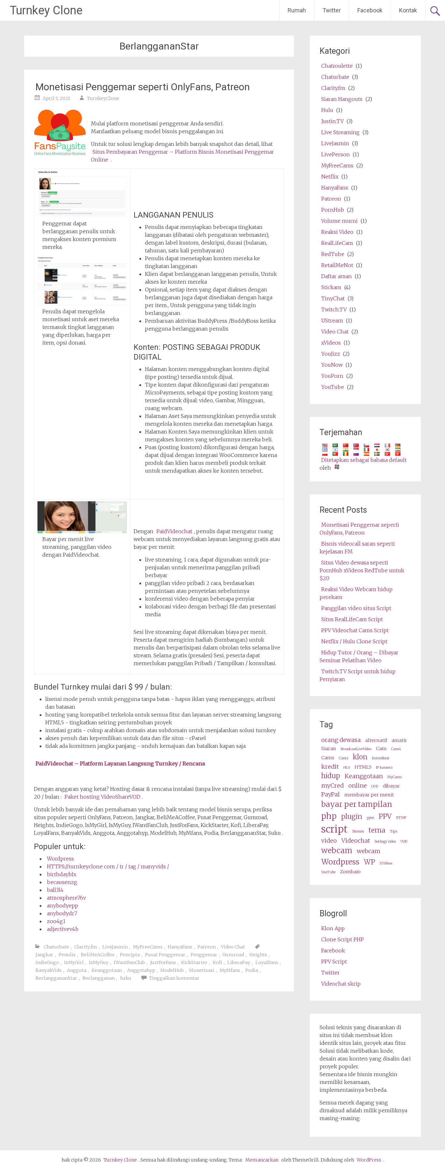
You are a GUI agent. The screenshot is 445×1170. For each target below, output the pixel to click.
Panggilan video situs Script (356, 608)
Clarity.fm (85, 947)
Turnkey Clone (46, 10)
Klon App (333, 928)
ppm (370, 818)
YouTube (332, 387)
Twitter (332, 10)
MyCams (394, 777)
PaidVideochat (174, 531)
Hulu (327, 110)
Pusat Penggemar (165, 955)
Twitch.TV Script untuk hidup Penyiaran (357, 675)
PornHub (332, 210)
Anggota (76, 970)
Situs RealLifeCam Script (352, 619)
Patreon (206, 947)
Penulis (67, 955)
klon (360, 757)
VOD (403, 841)
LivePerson (335, 154)
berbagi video (385, 841)
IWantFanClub (129, 962)
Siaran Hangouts (342, 99)
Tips (393, 831)
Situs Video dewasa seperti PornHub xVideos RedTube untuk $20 (362, 570)
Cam (381, 748)
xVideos (331, 342)
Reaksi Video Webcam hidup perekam (356, 593)
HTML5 (362, 767)
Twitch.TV (334, 309)
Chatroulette (337, 66)
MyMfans (230, 970)
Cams (327, 758)
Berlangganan (98, 978)
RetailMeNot (337, 265)
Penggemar (204, 955)
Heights (258, 955)
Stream (358, 831)
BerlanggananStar (56, 978)
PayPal (330, 794)
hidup (330, 776)
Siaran (328, 748)
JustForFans (163, 962)
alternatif (376, 740)
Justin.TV (332, 121)
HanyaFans (180, 947)
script (334, 829)
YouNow (332, 365)
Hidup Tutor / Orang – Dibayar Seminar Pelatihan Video (359, 656)
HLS (346, 767)
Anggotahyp (141, 970)
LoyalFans (266, 962)
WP (369, 862)
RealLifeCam (337, 243)
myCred (332, 785)
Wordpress (60, 858)
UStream (332, 320)
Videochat (355, 840)
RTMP (401, 818)
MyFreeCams (148, 947)
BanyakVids (49, 970)
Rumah (297, 10)
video (329, 840)
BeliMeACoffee (98, 955)
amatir (399, 740)
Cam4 (396, 749)
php (329, 816)
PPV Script (334, 961)
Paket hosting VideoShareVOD (102, 796)
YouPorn (332, 376)
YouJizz (330, 353)
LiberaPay (238, 962)
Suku (125, 978)
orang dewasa (341, 740)
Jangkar (44, 955)
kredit (330, 766)
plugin (351, 816)
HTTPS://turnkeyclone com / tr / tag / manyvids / (108, 866)
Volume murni (339, 221)
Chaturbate (56, 947)
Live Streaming (340, 132)
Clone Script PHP (342, 939)
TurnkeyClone (103, 98)
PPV (385, 816)
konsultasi (380, 758)
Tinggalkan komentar (174, 978)
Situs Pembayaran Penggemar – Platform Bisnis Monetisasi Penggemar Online (182, 156)
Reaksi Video (337, 232)
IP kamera (384, 767)
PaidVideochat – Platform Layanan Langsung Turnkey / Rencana (120, 763)
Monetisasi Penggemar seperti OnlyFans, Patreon (143, 87)
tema (376, 830)
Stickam (331, 287)
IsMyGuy (98, 962)
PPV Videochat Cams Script (355, 630)
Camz (343, 758)
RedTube (332, 254)
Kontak (408, 10)
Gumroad (233, 955)
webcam (336, 850)
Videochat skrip (341, 983)
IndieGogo (47, 962)
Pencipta (130, 955)
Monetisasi (201, 970)
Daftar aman (336, 276)
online (357, 785)
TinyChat (333, 298)
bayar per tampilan (356, 804)
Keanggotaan (107, 970)
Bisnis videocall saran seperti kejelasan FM (357, 547)
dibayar (391, 786)
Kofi (217, 962)
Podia (251, 970)
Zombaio (350, 872)
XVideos (386, 863)
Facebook (369, 10)
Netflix (329, 176)
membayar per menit (369, 795)
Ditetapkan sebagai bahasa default (364, 460)
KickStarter (194, 962)
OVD (374, 786)
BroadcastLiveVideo (356, 749)
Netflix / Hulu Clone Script (354, 641)
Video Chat (233, 947)
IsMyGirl (74, 962)
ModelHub (172, 970)
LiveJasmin (115, 947)
